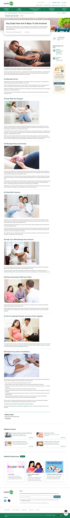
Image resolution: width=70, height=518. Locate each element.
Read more (31, 437)
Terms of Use (44, 499)
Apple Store (25, 406)
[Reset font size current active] (63, 13)
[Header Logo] (8, 3)
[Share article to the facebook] (17, 15)
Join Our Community (15, 509)
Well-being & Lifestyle (52, 9)
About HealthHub (7, 509)
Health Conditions (19, 9)
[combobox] (43, 2)
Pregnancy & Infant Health (12, 12)
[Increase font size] (65, 13)
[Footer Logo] (8, 492)
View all (22, 456)
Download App (47, 5)
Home (6, 12)
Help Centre (63, 5)
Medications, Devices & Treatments (35, 9)
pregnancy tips (7, 418)
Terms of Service (44, 502)
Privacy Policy (58, 90)
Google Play (19, 406)
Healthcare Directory (56, 5)
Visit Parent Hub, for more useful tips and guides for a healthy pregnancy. (18, 403)
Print (22, 15)
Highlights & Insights (6, 9)
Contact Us (38, 509)
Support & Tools (64, 9)
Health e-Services (39, 5)
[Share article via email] (12, 15)
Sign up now (57, 2)
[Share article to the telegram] (14, 15)
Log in (64, 2)
